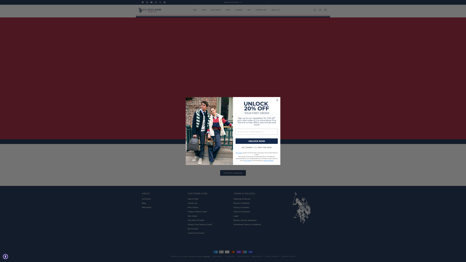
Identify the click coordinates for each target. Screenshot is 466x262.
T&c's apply (239, 152)
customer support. (268, 160)
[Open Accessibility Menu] (5, 257)
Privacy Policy (247, 160)
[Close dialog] (277, 100)
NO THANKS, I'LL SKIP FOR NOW (257, 147)
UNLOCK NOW (256, 141)
